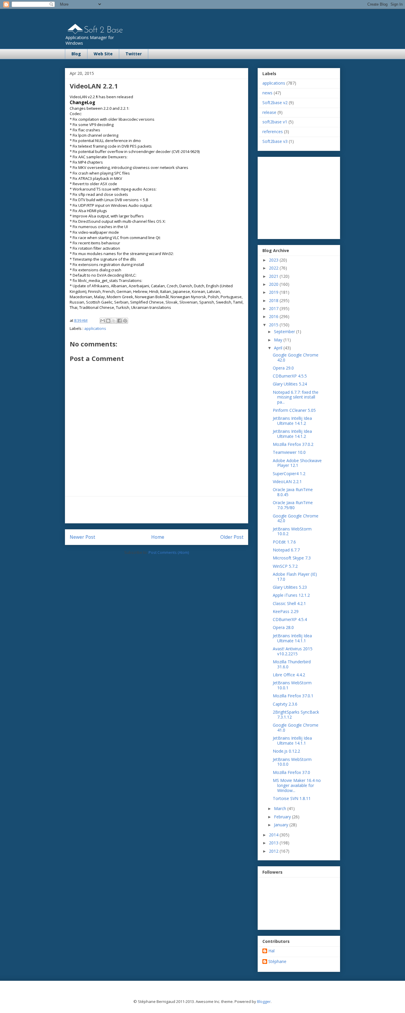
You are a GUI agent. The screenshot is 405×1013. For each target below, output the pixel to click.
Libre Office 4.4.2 (289, 675)
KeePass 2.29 (286, 611)
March (280, 808)
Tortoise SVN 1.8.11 (292, 798)
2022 (274, 268)
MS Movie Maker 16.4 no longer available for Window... (297, 785)
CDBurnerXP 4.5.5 (290, 376)
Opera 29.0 (283, 368)
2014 (274, 835)
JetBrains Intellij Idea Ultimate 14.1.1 (292, 638)
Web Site (103, 54)
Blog (76, 54)
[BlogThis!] (108, 321)
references (272, 131)
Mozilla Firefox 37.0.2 (293, 444)
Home (157, 537)
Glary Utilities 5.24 (290, 384)
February (283, 817)
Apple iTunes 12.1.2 (291, 595)
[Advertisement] (156, 510)
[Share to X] (114, 321)
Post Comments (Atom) (169, 552)
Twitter (133, 54)
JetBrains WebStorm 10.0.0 (292, 761)
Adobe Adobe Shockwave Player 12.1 (297, 463)
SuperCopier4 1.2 (289, 473)
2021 (274, 276)
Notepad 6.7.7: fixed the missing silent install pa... (295, 397)
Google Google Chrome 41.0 (295, 727)
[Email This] (103, 321)
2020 (274, 284)
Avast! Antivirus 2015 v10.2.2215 (292, 651)
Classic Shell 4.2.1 (289, 603)
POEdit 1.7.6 (284, 542)
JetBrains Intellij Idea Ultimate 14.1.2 (292, 420)
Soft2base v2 (275, 102)
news (267, 93)
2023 (274, 260)
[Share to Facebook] (119, 321)
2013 (274, 843)
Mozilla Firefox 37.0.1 (293, 696)
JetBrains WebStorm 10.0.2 (292, 531)
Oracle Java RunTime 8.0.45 (293, 492)
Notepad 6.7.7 (286, 550)
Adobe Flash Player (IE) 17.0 (295, 576)
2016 (274, 316)
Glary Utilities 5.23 (290, 587)
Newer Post (82, 537)
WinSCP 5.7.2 (285, 566)
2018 (274, 300)
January (281, 825)
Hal (271, 951)
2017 (274, 308)
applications (95, 328)
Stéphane (277, 961)
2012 (274, 851)
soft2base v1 (274, 122)
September (285, 331)
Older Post (231, 537)
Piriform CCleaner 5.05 (294, 410)
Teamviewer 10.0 (289, 452)
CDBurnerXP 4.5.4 (290, 619)
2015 (274, 325)
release (269, 112)
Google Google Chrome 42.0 (295, 357)
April (278, 348)
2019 (274, 292)
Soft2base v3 (275, 141)
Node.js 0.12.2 (286, 751)
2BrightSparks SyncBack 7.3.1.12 (296, 714)
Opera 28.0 (283, 627)
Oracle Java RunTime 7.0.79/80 (293, 505)
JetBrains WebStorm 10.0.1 (292, 685)
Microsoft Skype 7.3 (292, 558)
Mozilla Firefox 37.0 (291, 772)
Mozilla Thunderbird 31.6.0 (292, 664)
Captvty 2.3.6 (285, 704)
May (278, 340)
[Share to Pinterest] (125, 321)
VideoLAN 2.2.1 (287, 481)
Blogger (264, 1001)
